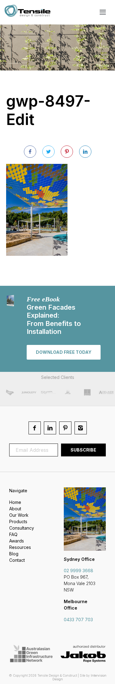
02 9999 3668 (78, 570)
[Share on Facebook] (30, 151)
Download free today (63, 352)
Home (15, 502)
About (15, 508)
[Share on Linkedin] (85, 151)
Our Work (19, 515)
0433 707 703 (78, 619)
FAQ (13, 534)
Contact (17, 560)
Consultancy (21, 528)
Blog (13, 553)
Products (18, 521)
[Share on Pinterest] (67, 151)
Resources (20, 547)
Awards (16, 540)
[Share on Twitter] (48, 151)
